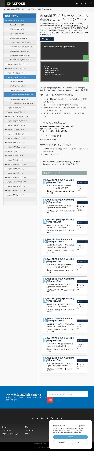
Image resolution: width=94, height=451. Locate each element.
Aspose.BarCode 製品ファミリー (18, 116)
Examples (78, 87)
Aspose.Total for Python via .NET (20, 55)
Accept (70, 437)
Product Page (45, 87)
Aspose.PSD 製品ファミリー (17, 164)
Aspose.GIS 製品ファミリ (16, 151)
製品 (26, 427)
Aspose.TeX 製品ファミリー (16, 195)
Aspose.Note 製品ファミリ (16, 134)
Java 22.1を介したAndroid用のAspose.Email (60, 220)
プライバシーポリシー (40, 447)
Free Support (51, 90)
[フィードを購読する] (61, 418)
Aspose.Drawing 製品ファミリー (18, 186)
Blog (84, 87)
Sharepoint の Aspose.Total (18, 38)
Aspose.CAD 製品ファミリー (17, 138)
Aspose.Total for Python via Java (20, 60)
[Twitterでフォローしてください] (37, 418)
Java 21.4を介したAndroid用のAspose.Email (60, 280)
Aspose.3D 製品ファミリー (16, 142)
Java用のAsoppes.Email (17, 86)
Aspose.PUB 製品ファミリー (17, 169)
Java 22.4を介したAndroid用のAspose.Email (60, 200)
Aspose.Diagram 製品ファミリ (17, 121)
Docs (53, 87)
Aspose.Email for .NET (17, 81)
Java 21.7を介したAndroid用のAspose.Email (60, 260)
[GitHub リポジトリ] (56, 418)
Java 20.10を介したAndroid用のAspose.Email (60, 319)
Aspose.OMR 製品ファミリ (16, 173)
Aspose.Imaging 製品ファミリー (18, 112)
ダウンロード (83, 182)
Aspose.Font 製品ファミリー (17, 190)
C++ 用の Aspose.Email (17, 90)
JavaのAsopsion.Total (17, 29)
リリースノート (47, 39)
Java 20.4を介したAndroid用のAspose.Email (60, 359)
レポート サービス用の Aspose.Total (21, 42)
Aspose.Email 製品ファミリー (16, 9)
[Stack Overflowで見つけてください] (47, 418)
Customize (61, 442)
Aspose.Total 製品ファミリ (16, 20)
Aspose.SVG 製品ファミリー (17, 177)
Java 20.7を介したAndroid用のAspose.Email (60, 339)
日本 (80, 3)
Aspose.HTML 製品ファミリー (17, 147)
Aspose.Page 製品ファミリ (16, 160)
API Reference (68, 87)
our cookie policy (75, 432)
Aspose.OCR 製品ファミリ (16, 129)
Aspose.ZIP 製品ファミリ (16, 156)
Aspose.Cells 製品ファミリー (17, 73)
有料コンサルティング (10, 434)
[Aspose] (16, 3)
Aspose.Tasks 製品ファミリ (16, 125)
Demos (58, 87)
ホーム (4, 427)
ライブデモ (29, 430)
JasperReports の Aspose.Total (19, 51)
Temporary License (65, 90)
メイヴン (47, 32)
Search (42, 90)
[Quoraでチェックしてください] (52, 418)
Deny (79, 442)
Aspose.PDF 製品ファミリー (17, 68)
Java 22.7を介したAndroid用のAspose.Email (60, 181)
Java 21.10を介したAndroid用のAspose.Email (60, 240)
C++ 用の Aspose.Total (17, 33)
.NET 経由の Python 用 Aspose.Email (21, 103)
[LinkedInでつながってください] (42, 418)
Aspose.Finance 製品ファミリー (18, 182)
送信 (50, 400)
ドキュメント (6, 430)
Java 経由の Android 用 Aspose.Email (21, 95)
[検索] (91, 3)
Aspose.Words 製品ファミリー (17, 64)
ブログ (27, 434)
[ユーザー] (85, 3)
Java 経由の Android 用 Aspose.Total (21, 47)
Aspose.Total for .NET (17, 25)
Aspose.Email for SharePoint (19, 99)
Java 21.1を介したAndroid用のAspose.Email (60, 299)
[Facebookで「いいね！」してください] (32, 418)
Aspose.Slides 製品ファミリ (16, 108)
